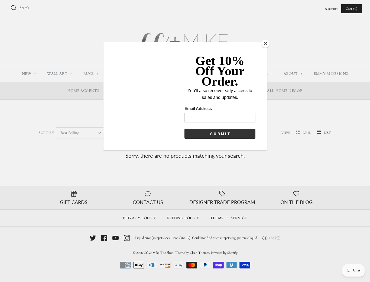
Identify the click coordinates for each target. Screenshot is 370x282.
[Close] (265, 44)
